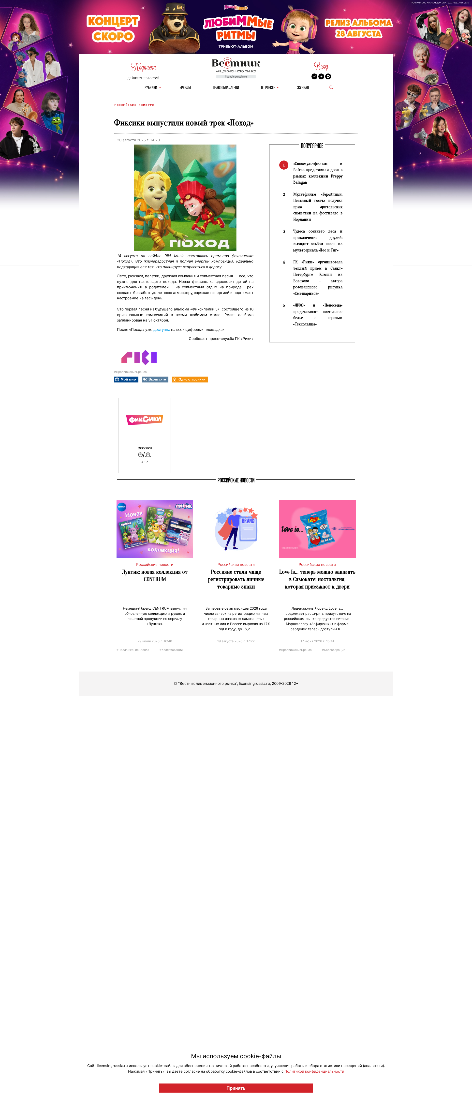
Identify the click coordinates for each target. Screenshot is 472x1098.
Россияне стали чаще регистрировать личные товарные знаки (236, 579)
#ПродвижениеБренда (130, 372)
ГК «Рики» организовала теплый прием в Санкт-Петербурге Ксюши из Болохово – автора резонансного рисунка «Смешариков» (317, 278)
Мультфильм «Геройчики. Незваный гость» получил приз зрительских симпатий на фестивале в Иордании (317, 207)
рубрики (151, 88)
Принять (236, 1088)
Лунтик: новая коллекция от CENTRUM (155, 576)
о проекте (268, 88)
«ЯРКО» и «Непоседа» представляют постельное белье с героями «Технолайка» (317, 314)
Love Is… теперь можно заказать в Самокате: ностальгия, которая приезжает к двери (317, 579)
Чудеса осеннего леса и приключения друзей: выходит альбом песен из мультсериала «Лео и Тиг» (317, 240)
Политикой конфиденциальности (314, 1071)
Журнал (303, 88)
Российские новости (134, 105)
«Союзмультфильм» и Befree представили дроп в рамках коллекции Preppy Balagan (317, 173)
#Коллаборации (171, 649)
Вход (321, 66)
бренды (185, 88)
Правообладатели (226, 88)
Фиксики (144, 448)
